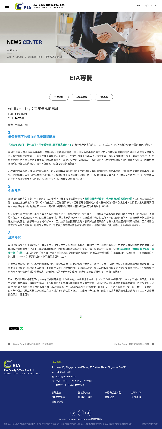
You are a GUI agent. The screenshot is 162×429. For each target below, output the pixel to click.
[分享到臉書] (81, 413)
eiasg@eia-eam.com (66, 376)
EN (138, 5)
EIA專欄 (19, 57)
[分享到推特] (73, 413)
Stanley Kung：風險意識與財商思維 (132, 344)
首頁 (9, 57)
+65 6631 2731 (63, 372)
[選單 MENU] (7, 6)
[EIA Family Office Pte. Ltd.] (24, 368)
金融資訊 (59, 97)
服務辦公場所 (85, 397)
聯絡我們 (109, 397)
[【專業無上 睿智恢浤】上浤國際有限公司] (81, 37)
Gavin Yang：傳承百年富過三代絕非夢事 (32, 344)
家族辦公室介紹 (113, 392)
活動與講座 (81, 97)
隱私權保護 (57, 401)
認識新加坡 (84, 392)
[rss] (88, 413)
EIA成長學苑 (58, 397)
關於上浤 (56, 392)
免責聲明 (136, 397)
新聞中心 (136, 392)
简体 (146, 5)
